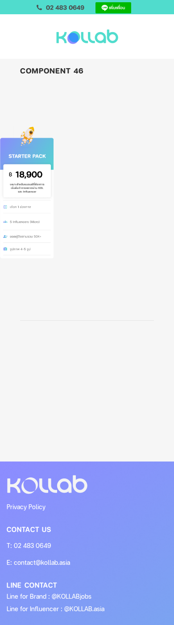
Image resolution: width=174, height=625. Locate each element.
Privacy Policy (26, 506)
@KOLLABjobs (71, 596)
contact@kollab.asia (42, 562)
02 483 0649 (32, 545)
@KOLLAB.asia (84, 609)
